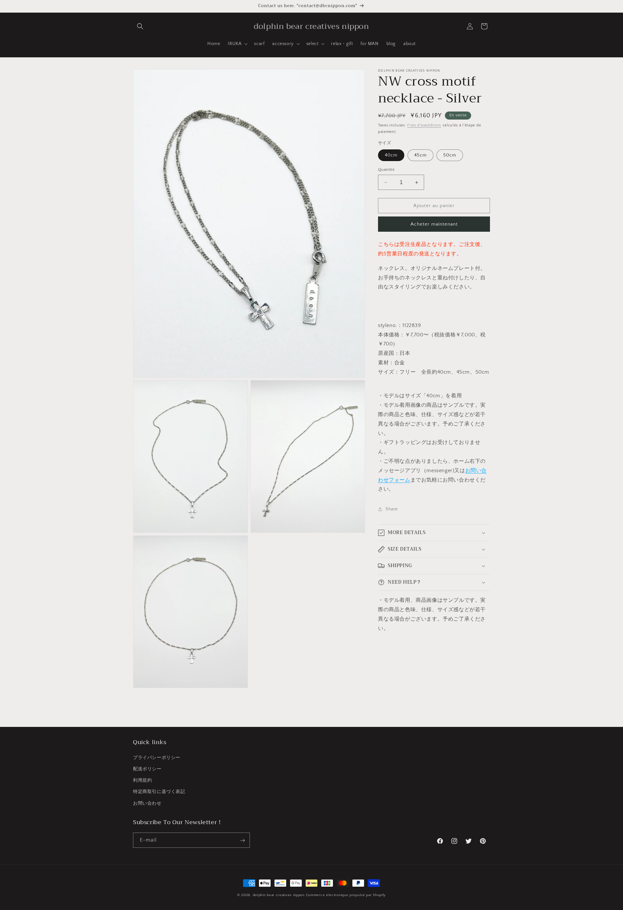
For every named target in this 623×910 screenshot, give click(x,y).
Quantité (386, 169)
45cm (420, 155)
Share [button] (391, 509)
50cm (449, 155)
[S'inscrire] (242, 840)
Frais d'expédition (424, 125)
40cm (391, 155)
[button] (140, 26)
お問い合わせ (147, 803)
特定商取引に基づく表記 (159, 791)
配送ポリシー (147, 768)
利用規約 (142, 780)
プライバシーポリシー (156, 757)
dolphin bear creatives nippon (279, 895)
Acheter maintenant (434, 224)
